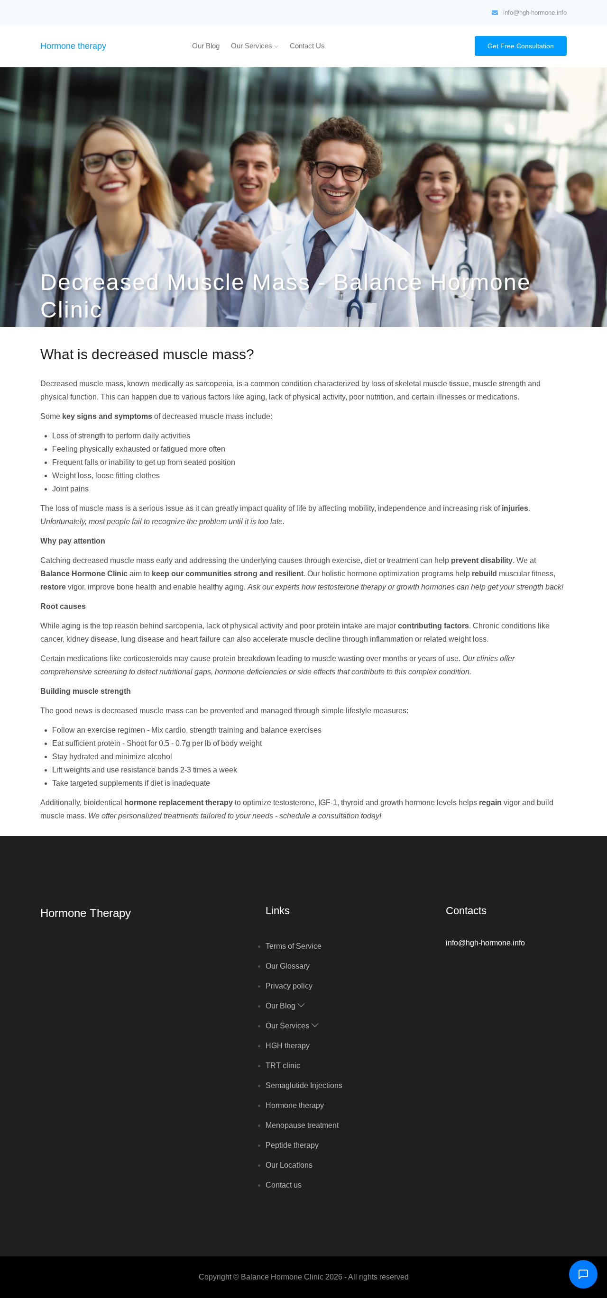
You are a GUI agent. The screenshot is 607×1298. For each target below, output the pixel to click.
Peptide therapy (292, 1145)
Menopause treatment (302, 1125)
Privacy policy (289, 986)
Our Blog (206, 46)
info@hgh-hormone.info (535, 12)
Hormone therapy (73, 46)
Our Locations (289, 1165)
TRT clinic (283, 1066)
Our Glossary (288, 966)
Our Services (252, 46)
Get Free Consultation (520, 46)
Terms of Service (294, 946)
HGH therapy (288, 1046)
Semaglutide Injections (304, 1085)
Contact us (307, 46)
